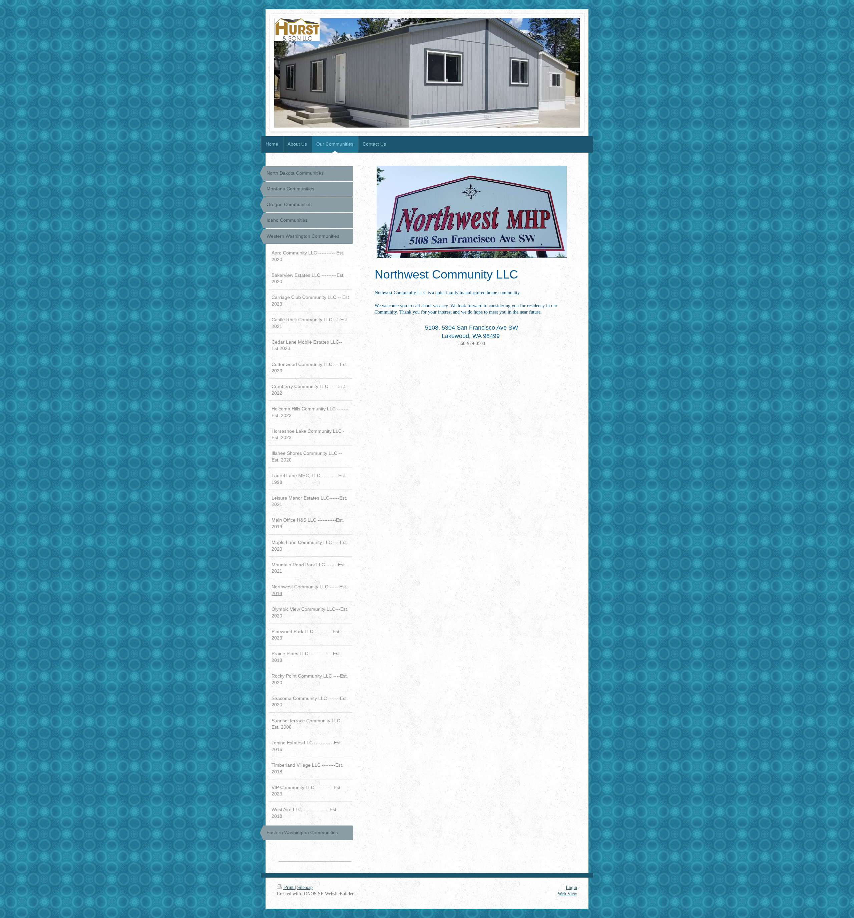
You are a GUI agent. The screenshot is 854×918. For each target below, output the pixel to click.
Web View (567, 893)
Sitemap (305, 887)
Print (289, 887)
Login (571, 887)
